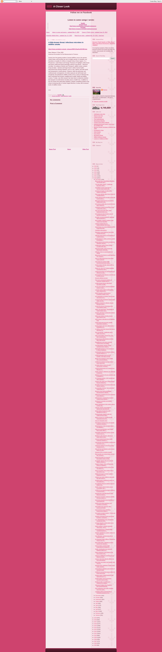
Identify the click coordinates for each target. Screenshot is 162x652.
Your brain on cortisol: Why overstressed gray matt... (102, 262)
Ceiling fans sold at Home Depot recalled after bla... (103, 246)
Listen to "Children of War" (101, 138)
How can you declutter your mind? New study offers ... (104, 430)
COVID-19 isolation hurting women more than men (104, 362)
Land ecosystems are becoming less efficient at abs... (105, 272)
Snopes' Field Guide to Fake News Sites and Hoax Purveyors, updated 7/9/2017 (103, 43)
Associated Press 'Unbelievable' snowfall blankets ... (103, 530)
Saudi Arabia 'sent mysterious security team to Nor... (103, 579)
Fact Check (97, 133)
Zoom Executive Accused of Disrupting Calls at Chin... (102, 458)
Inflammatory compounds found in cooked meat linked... (104, 398)
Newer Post (52, 149)
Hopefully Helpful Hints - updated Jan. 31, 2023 (59, 35)
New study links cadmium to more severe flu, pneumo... (104, 543)
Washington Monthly (99, 120)
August (97, 601)
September (98, 599)
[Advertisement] (104, 73)
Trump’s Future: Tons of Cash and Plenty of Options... (104, 464)
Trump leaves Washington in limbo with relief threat (104, 339)
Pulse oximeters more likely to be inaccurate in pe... (104, 553)
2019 (95, 617)
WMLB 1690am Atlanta (100, 137)
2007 (95, 641)
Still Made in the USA (99, 114)
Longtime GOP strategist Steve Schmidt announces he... (103, 592)
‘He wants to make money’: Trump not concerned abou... (105, 513)
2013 (95, 629)
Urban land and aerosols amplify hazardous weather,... (103, 323)
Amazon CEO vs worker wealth (103, 452)
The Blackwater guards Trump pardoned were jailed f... (103, 346)
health (70, 95)
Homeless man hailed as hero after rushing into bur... (104, 233)
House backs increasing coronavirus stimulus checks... (105, 242)
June (96, 605)
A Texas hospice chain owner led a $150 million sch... (104, 523)
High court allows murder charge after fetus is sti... (104, 316)
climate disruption (56, 95)
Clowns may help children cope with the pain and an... (104, 477)
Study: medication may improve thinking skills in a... (103, 549)
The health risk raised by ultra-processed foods (103, 507)
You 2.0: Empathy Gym (101, 420)
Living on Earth (98, 117)
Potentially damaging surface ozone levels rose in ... (104, 433)
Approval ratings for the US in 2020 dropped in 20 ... (104, 446)
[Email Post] (63, 94)
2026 (95, 166)
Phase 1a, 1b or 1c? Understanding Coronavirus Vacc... (104, 269)
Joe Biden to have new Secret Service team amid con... (103, 188)
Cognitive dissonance (101, 230)
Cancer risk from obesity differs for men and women (104, 559)
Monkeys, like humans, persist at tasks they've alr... (104, 436)
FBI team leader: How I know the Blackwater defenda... (103, 249)
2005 (95, 645)
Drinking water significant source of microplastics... (104, 481)
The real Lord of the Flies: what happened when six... (103, 211)
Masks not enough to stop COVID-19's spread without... (104, 359)
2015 (95, 625)
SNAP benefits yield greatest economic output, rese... (103, 293)
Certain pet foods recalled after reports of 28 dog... (103, 191)
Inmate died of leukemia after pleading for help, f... (103, 411)
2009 (95, 637)
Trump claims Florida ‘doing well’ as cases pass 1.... (104, 265)
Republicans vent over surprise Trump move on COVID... (103, 343)
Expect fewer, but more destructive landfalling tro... (104, 326)
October (97, 597)
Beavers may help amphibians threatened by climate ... (103, 392)
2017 (95, 621)
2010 (95, 635)
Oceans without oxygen (101, 278)
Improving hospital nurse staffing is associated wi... (104, 500)
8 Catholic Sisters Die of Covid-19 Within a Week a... (104, 461)
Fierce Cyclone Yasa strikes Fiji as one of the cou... (104, 471)
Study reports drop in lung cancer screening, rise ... (104, 487)
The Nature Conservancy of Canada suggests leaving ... (104, 423)
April (96, 609)
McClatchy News (98, 135)
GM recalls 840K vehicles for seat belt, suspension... (104, 336)
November (98, 595)
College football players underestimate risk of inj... (102, 224)
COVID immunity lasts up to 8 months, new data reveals (103, 356)
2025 (95, 168)
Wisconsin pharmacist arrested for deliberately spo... (104, 201)
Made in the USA (98, 115)
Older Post (85, 149)
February (98, 613)
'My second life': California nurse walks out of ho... (104, 333)
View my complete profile (100, 101)
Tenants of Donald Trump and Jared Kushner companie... (104, 517)
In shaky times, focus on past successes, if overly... (103, 365)
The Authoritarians (99, 119)
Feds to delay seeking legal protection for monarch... (102, 546)
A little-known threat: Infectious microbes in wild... (103, 284)
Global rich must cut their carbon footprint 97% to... (104, 474)
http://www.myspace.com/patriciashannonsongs (83, 29)
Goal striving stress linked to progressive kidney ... (102, 510)
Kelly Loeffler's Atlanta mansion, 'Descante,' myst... (103, 527)
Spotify (83, 23)
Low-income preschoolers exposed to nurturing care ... (105, 443)
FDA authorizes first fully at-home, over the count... (104, 589)
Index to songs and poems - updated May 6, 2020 (65, 32)
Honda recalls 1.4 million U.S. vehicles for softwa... (103, 582)
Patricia (105, 89)
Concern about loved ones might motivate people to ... (103, 439)
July (96, 603)
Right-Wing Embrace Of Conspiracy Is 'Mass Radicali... (104, 349)
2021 (95, 176)
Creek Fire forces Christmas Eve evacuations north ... (104, 307)
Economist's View (99, 130)
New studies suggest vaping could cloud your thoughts (104, 221)
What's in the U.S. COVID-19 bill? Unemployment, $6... (103, 418)
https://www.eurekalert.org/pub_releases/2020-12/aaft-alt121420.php (67, 49)
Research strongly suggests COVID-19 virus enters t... (105, 497)
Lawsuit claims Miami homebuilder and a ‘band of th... (104, 290)
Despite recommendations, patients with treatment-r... (104, 218)
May (96, 607)
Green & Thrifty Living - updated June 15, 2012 (94, 32)
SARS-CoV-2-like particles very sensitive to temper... (103, 504)
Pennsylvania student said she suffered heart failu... (103, 415)
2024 (95, 170)
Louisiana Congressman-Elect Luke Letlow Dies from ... (104, 208)
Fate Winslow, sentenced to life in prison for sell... (104, 536)
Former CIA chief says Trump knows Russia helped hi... (105, 382)
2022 (95, 174)
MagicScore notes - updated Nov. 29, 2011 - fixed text (89, 35)
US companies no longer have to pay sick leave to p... (105, 297)
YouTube (82, 27)
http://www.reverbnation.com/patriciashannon (83, 26)
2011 (95, 633)
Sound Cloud (83, 24)
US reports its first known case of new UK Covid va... (104, 214)
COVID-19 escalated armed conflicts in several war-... (105, 491)
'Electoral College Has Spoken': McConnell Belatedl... (103, 585)
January (97, 615)
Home (48, 32)
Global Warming (64, 95)
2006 (95, 643)
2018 (95, 619)
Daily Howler (97, 132)
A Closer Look (61, 6)
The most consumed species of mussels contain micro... (103, 280)
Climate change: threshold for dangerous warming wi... (103, 408)
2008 (95, 639)
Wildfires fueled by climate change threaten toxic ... (104, 303)
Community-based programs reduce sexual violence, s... (105, 352)
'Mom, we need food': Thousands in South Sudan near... (104, 310)
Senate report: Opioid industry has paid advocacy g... (104, 576)
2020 (95, 177)
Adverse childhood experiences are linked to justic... (104, 556)
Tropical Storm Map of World (101, 122)
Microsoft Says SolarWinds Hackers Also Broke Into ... (104, 181)
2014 (95, 627)
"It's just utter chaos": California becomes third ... (103, 185)
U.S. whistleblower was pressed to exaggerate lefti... (104, 520)
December (98, 179)
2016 (95, 623)
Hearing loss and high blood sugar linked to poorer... (104, 494)
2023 (95, 172)
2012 (95, 631)
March (97, 611)
